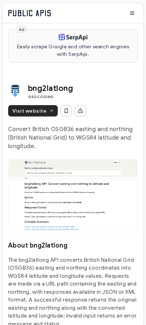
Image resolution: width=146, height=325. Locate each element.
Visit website (29, 111)
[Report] (80, 111)
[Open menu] (132, 13)
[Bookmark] (66, 111)
